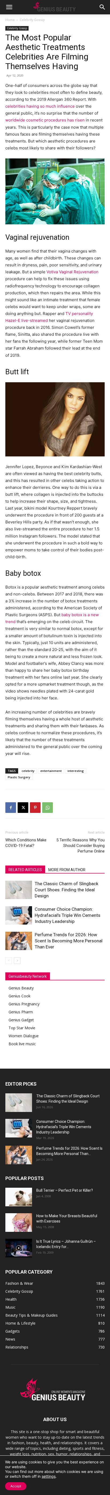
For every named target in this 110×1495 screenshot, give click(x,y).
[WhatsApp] (47, 807)
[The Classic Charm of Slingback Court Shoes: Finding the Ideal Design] (18, 890)
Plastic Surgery (19, 777)
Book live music (22, 1043)
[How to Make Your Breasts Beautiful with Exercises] (18, 1222)
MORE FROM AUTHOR (66, 870)
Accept (15, 1486)
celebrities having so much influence (40, 106)
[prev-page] (8, 960)
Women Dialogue (24, 1035)
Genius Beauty (21, 987)
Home (10, 20)
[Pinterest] (35, 807)
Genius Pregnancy (24, 1003)
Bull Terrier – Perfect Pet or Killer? (64, 1190)
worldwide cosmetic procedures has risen (45, 120)
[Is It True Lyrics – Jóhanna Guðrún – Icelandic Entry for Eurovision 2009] (18, 1248)
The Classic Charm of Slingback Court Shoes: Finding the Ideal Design (66, 889)
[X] (23, 807)
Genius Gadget (21, 1019)
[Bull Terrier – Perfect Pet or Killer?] (18, 1197)
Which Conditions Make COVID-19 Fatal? (25, 843)
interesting (76, 771)
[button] (9, 7)
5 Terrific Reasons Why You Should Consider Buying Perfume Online (80, 846)
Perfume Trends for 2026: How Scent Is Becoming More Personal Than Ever (69, 941)
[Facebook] (10, 807)
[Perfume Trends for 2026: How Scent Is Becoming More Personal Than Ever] (18, 941)
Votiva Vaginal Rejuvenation (72, 271)
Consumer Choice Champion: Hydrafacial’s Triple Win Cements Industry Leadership (67, 915)
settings (49, 1476)
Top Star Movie (22, 1027)
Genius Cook (19, 995)
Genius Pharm (21, 1011)
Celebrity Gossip (32, 20)
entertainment (51, 771)
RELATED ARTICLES (25, 870)
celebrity (28, 771)
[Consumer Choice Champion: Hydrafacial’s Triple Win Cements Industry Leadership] (18, 915)
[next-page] (17, 960)
